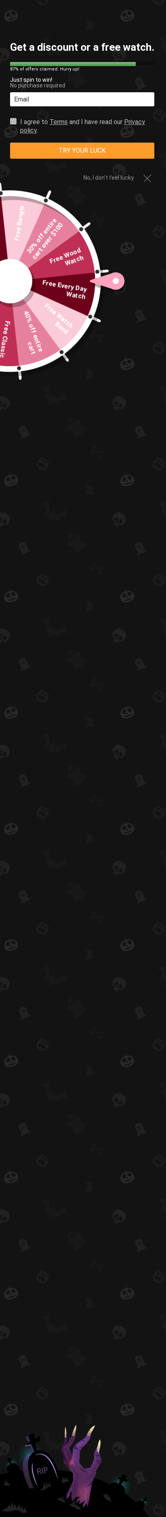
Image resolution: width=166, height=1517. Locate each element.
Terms (59, 122)
